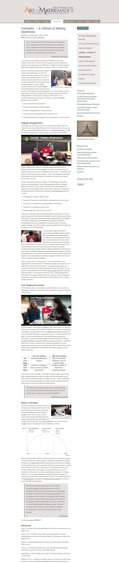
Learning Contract (85, 70)
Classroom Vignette (85, 48)
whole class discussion (58, 130)
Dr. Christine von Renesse (36, 37)
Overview (82, 39)
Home (28, 22)
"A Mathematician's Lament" (52, 479)
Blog (96, 22)
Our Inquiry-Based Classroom (89, 44)
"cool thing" (25, 290)
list (38, 327)
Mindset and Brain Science (88, 66)
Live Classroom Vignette (84, 149)
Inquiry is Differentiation (87, 61)
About (37, 22)
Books (46, 22)
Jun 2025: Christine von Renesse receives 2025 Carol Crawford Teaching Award (87, 98)
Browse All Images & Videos (85, 139)
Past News (80, 116)
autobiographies (29, 479)
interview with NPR (47, 421)
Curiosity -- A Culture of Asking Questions (87, 54)
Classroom (57, 22)
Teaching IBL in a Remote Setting (87, 158)
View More (80, 172)
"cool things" (45, 327)
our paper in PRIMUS (34, 520)
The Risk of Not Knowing (87, 83)
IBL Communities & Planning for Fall (88, 113)
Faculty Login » (83, 28)
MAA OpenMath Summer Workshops (88, 104)
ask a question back (54, 270)
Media (88, 22)
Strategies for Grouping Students (87, 76)
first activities (37, 481)
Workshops (69, 22)
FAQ (79, 22)
